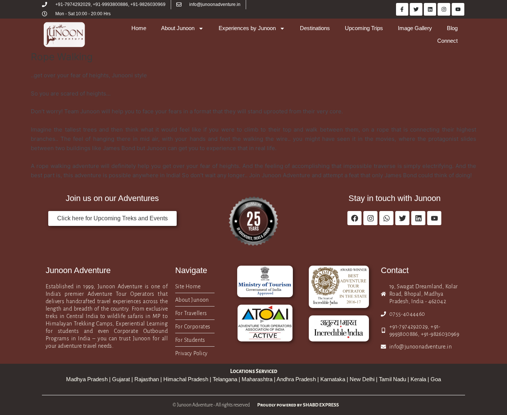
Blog (452, 28)
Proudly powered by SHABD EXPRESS (298, 405)
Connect (447, 41)
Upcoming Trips (364, 28)
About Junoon (177, 28)
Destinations (315, 28)
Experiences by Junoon (247, 28)
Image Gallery (415, 28)
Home (138, 28)
